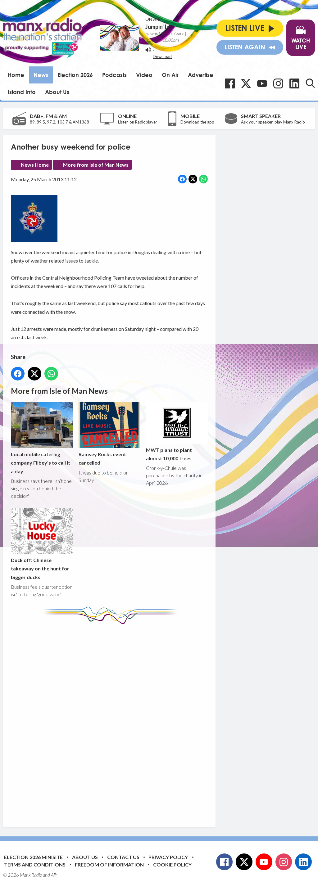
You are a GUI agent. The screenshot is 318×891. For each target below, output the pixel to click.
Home (16, 74)
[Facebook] (230, 83)
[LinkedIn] (294, 83)
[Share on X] (193, 179)
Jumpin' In (157, 26)
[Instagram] (278, 83)
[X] (246, 83)
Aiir (54, 875)
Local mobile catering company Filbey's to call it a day (40, 462)
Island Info (22, 91)
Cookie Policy (172, 864)
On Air (170, 74)
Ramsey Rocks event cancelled (102, 458)
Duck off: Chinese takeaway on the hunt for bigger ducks (40, 568)
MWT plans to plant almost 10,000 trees (169, 454)
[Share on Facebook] (182, 179)
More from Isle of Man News (96, 165)
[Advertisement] (127, 721)
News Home (35, 165)
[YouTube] (262, 83)
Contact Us (123, 857)
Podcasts (114, 74)
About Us (57, 91)
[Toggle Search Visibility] (310, 83)
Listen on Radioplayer (137, 121)
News (41, 74)
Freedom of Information (109, 864)
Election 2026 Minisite (33, 857)
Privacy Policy (168, 857)
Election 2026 (75, 74)
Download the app (197, 121)
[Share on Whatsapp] (203, 179)
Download (162, 56)
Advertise (200, 74)
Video (144, 74)
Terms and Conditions (35, 864)
